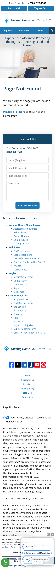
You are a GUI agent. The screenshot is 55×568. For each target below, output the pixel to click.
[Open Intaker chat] (25, 566)
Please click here (14, 111)
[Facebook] (11, 365)
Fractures (18, 321)
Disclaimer (28, 384)
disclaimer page (17, 473)
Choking (17, 314)
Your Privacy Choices (22, 417)
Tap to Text (41, 8)
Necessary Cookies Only (16, 560)
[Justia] (31, 365)
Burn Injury (19, 310)
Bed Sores (24, 30)
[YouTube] (37, 365)
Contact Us (27, 397)
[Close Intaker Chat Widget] (52, 534)
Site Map (27, 392)
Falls (15, 317)
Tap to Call (14, 8)
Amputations (20, 299)
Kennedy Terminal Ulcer (26, 258)
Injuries (8, 30)
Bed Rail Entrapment (24, 302)
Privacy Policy (27, 388)
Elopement (19, 291)
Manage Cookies (15, 421)
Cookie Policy (43, 417)
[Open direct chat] (48, 534)
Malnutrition (20, 284)
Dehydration (20, 280)
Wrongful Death (22, 243)
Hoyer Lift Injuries (23, 325)
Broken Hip (19, 306)
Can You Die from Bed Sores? (29, 262)
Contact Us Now (27, 205)
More (40, 30)
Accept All (16, 552)
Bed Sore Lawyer (22, 251)
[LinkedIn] (24, 365)
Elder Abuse (19, 232)
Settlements (20, 269)
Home (27, 375)
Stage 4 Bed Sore (22, 254)
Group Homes (21, 236)
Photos (17, 265)
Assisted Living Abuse (25, 228)
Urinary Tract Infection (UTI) (29, 332)
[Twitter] (18, 365)
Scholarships (27, 379)
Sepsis (16, 288)
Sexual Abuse (20, 239)
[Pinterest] (43, 365)
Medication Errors (23, 276)
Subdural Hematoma (24, 328)
